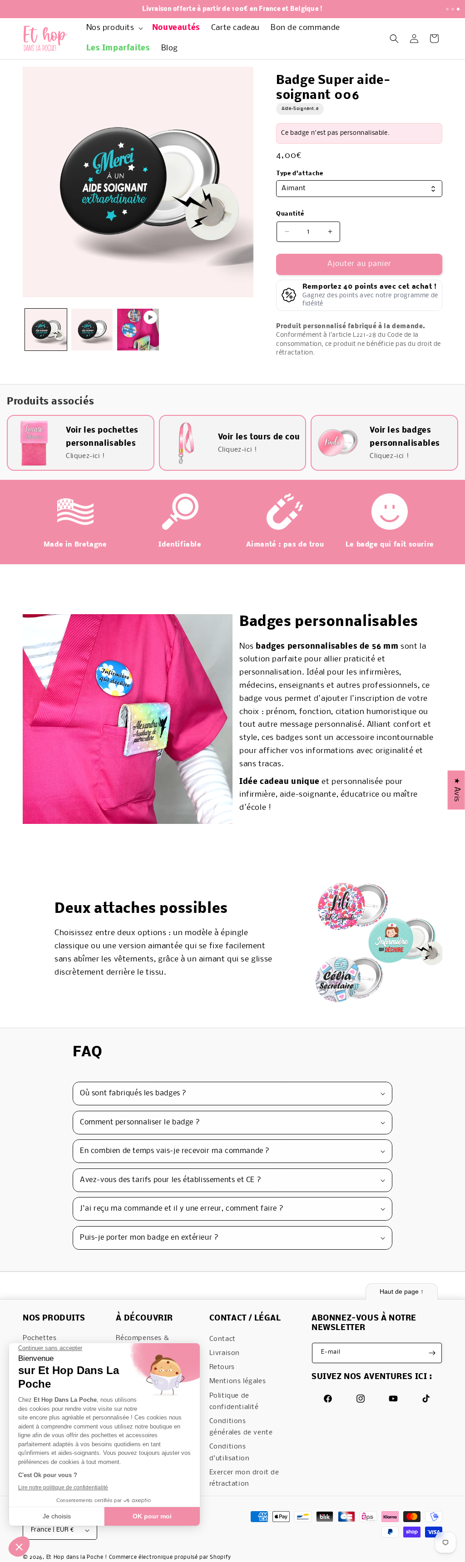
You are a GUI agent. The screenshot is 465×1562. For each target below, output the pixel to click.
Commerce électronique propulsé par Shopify (170, 1557)
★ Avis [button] (456, 790)
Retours (222, 1367)
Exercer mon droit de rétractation (244, 1478)
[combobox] (359, 189)
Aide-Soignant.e (300, 108)
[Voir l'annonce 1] (447, 9)
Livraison (224, 1353)
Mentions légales (237, 1381)
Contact (222, 1339)
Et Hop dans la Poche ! (76, 1557)
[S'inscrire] (432, 1353)
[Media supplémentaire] (138, 329)
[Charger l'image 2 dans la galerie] (92, 329)
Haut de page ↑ (402, 1291)
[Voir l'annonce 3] (458, 9)
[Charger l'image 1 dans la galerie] (46, 329)
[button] (114, 28)
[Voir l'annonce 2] (452, 9)
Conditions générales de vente (241, 1427)
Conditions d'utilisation (229, 1452)
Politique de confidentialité (234, 1401)
